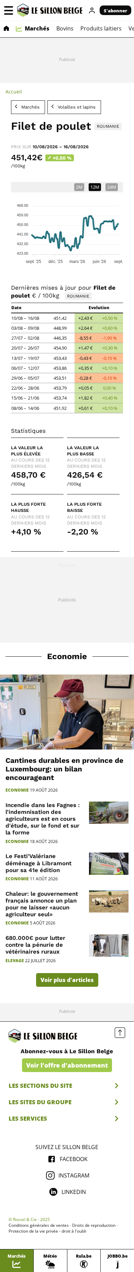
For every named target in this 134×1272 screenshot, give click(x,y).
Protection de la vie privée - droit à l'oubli (47, 1231)
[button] (8, 10)
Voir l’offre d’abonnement (67, 1065)
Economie (67, 656)
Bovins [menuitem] (65, 28)
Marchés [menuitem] (37, 28)
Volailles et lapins (77, 107)
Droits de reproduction (93, 1225)
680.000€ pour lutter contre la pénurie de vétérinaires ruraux (35, 944)
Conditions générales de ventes (39, 1225)
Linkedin (74, 1192)
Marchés (30, 107)
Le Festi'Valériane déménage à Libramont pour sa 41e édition (38, 863)
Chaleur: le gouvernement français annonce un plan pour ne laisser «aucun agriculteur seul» (41, 904)
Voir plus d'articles (67, 980)
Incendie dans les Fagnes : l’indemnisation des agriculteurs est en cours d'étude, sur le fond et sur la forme (42, 819)
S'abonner (115, 11)
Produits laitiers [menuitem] (101, 28)
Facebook (74, 1159)
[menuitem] (6, 29)
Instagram (73, 1175)
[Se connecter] (92, 10)
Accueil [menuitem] (13, 91)
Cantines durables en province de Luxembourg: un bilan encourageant (64, 769)
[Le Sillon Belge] (49, 10)
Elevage (14, 961)
